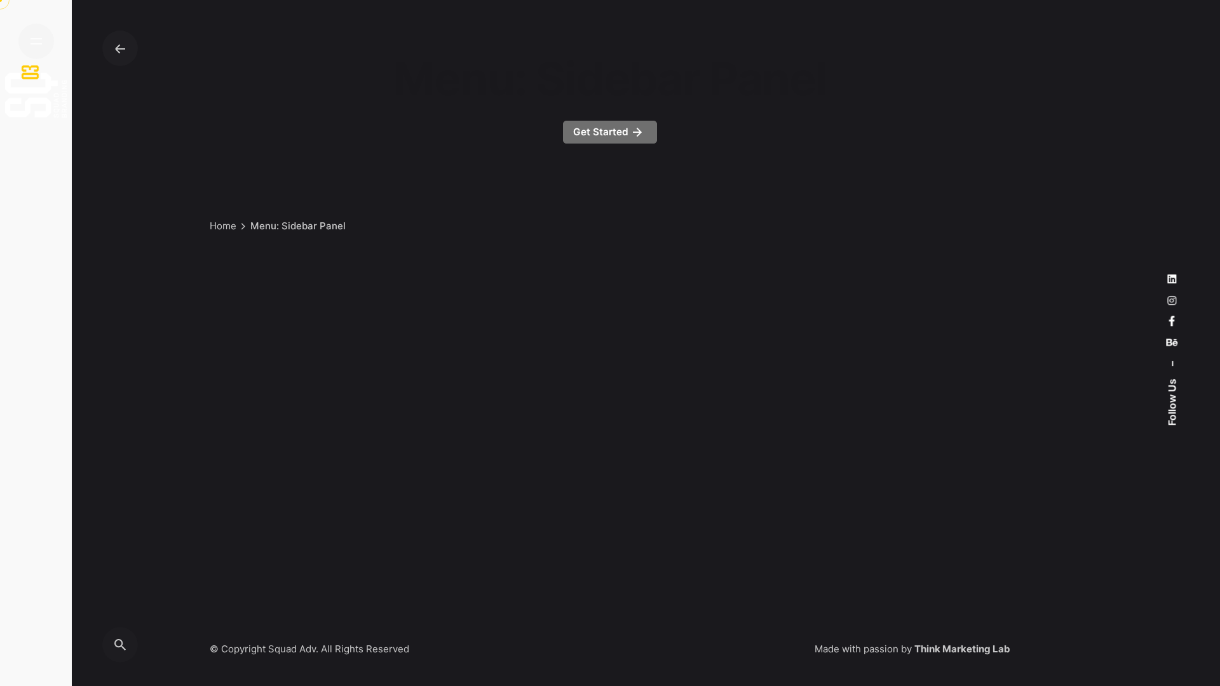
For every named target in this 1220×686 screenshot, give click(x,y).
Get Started (602, 132)
